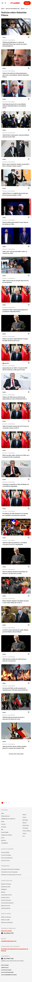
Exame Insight (4, 832)
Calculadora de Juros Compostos (9, 872)
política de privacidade (7, 972)
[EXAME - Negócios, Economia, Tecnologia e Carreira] (15, 3)
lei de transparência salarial (9, 974)
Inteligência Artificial (6, 835)
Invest (2, 837)
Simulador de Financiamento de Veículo (11, 874)
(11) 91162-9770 (8, 933)
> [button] (8, 802)
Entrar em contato (6, 931)
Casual (24, 817)
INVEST (3, 8)
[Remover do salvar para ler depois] (29, 37)
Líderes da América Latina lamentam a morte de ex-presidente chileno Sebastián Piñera (15, 75)
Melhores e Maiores (6, 917)
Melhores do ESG (5, 919)
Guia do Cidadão (5, 852)
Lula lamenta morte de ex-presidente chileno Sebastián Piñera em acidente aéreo (14, 105)
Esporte (25, 822)
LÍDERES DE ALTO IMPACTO (8, 818)
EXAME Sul (4, 889)
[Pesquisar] (5, 3)
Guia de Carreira (5, 860)
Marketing (25, 820)
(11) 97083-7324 (8, 958)
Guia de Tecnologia (6, 855)
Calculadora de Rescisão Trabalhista (10, 869)
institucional (5, 965)
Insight (23, 8)
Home (2, 813)
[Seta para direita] (28, 8)
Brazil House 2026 (5, 886)
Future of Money (27, 830)
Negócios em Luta (5, 905)
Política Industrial (5, 908)
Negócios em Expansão (7, 922)
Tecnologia (25, 828)
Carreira (3, 824)
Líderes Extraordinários (7, 903)
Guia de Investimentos (6, 858)
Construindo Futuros (6, 895)
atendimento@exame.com (8, 941)
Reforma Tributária (6, 884)
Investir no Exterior (6, 900)
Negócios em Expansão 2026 (12, 8)
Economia (3, 827)
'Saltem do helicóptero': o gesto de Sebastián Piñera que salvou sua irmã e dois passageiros (14, 44)
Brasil (2, 821)
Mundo (24, 814)
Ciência (24, 833)
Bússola (3, 892)
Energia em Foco (5, 897)
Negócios (3, 840)
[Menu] (2, 3)
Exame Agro (26, 825)
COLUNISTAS (4, 843)
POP (24, 836)
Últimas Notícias (5, 816)
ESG (2, 829)
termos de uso (4, 967)
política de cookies (6, 970)
